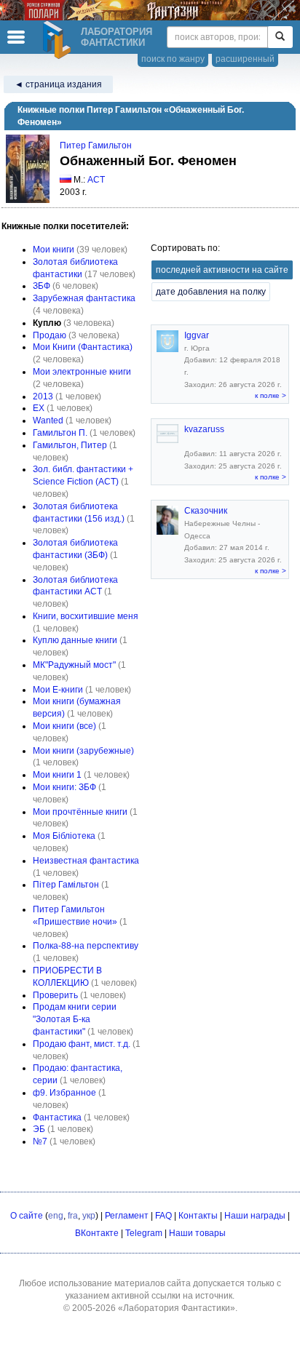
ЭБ (39, 1129)
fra (73, 1216)
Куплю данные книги (75, 640)
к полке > (270, 395)
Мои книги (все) (64, 726)
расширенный (245, 59)
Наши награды (254, 1216)
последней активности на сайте (222, 270)
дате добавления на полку (211, 292)
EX (38, 408)
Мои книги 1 (57, 775)
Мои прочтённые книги (80, 812)
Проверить (55, 995)
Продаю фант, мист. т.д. (81, 1044)
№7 (40, 1141)
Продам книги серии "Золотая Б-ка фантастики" (75, 1019)
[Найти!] (280, 37)
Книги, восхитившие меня (85, 616)
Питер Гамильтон (96, 145)
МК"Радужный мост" (74, 665)
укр (88, 1216)
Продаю (49, 335)
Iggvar (196, 335)
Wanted (48, 420)
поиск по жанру (173, 59)
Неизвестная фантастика (86, 861)
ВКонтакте (97, 1233)
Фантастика (57, 1117)
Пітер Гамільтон (66, 885)
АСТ (96, 180)
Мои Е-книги (58, 690)
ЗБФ (41, 286)
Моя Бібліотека (64, 836)
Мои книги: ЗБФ (64, 787)
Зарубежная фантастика (84, 298)
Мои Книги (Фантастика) (83, 347)
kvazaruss (204, 429)
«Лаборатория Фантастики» (176, 1308)
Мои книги (53, 249)
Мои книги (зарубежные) (83, 751)
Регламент (127, 1216)
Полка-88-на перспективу (85, 946)
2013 (43, 396)
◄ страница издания (58, 84)
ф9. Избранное (64, 1093)
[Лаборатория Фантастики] (59, 40)
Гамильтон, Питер (70, 445)
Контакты (198, 1216)
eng (55, 1216)
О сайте (26, 1216)
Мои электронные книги (82, 372)
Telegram (143, 1233)
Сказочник (205, 511)
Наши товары (197, 1233)
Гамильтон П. (60, 433)
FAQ (163, 1216)
